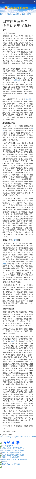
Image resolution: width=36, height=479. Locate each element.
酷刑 (15, 240)
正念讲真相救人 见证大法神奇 (13, 450)
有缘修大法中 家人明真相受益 (13, 448)
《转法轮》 (17, 80)
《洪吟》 (28, 99)
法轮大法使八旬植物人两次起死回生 (15, 459)
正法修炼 (16, 14)
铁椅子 (13, 341)
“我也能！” (5, 461)
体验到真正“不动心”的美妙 (11, 464)
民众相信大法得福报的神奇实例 (13, 455)
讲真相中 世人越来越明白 (11, 457)
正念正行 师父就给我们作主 (12, 452)
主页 (1, 14)
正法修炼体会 (27, 14)
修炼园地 (8, 14)
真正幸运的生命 (7, 446)
